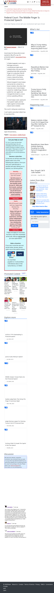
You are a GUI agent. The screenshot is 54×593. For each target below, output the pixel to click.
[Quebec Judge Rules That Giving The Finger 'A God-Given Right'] (15, 390)
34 (5, 385)
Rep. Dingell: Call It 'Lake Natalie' (38, 171)
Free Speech (13, 135)
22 (5, 320)
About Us (15, 584)
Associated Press (21, 57)
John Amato (33, 73)
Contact (21, 584)
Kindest (11, 257)
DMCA (43, 584)
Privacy (37, 584)
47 (31, 77)
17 (31, 108)
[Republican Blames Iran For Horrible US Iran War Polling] (40, 59)
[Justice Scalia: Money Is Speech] (15, 348)
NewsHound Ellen (35, 51)
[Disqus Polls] (15, 486)
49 (31, 55)
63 (5, 429)
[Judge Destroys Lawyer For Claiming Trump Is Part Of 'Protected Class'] (15, 412)
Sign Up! (34, 225)
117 (31, 32)
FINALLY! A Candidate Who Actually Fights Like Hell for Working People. (43, 201)
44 (31, 132)
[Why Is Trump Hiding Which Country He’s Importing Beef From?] (40, 37)
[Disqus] (15, 521)
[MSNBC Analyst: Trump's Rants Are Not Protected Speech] (15, 368)
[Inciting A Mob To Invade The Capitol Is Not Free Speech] (15, 435)
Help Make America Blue (39, 206)
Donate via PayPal (20, 253)
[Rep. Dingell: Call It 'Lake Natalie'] (40, 163)
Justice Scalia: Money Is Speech (14, 356)
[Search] (39, 2)
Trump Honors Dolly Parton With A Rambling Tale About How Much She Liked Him (39, 93)
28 (31, 158)
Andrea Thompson (35, 154)
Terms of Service (15, 465)
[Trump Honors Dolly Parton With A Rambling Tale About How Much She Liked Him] (40, 81)
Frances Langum (11, 47)
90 (5, 407)
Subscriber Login (45, 4)
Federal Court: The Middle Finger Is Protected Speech (22, 19)
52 (5, 343)
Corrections (49, 584)
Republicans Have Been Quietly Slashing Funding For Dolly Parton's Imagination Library (40, 148)
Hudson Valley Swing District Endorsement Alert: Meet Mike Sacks (41, 195)
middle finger (21, 135)
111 (6, 363)
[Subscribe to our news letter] (37, 2)
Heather (33, 128)
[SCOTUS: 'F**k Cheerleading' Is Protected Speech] (15, 326)
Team (9, 584)
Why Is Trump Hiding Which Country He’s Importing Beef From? (39, 47)
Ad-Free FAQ (21, 236)
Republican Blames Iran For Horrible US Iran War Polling (40, 69)
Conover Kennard (35, 99)
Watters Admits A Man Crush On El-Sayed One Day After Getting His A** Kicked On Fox (39, 123)
